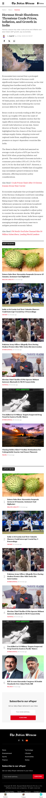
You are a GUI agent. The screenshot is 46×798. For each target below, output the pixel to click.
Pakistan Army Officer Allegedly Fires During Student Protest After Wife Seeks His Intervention (22, 345)
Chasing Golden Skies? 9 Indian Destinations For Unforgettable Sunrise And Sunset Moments (21, 451)
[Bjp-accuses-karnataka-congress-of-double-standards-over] (23, 667)
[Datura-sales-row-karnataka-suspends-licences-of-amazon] (23, 259)
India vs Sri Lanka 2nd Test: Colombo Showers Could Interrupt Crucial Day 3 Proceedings (20, 310)
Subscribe (23, 717)
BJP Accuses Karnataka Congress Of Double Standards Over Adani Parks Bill (24, 682)
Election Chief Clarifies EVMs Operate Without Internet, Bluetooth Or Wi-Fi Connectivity (20, 380)
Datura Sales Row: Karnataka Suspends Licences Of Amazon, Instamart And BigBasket (23, 275)
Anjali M (11, 36)
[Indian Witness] (23, 3)
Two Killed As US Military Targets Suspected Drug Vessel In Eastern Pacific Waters (22, 416)
